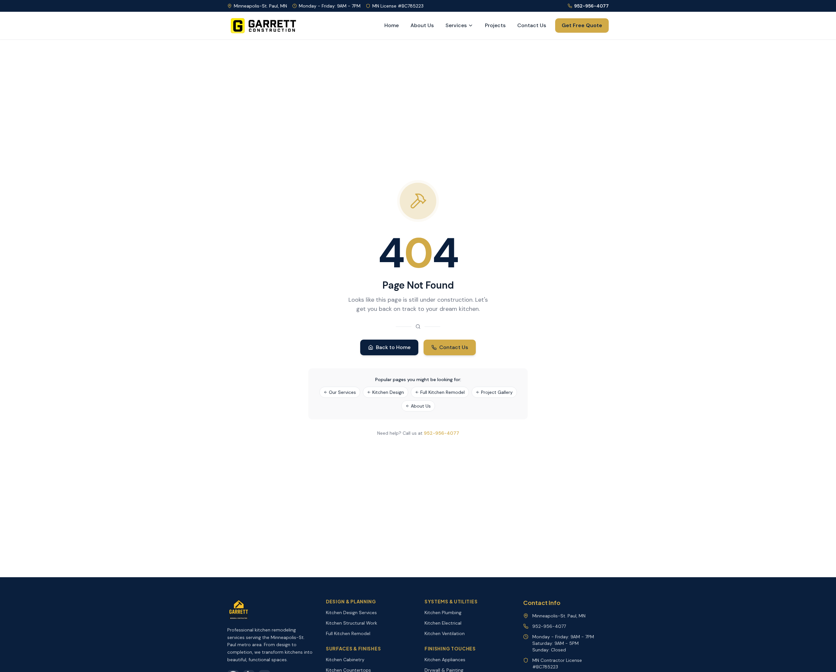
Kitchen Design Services (351, 612)
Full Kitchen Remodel (442, 392)
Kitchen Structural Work (351, 623)
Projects (495, 25)
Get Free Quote (582, 25)
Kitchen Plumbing (443, 612)
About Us (422, 25)
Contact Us (531, 25)
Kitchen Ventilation (445, 633)
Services (456, 25)
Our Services (342, 392)
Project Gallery (497, 392)
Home (391, 25)
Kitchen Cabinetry (345, 660)
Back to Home (393, 347)
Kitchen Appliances (445, 660)
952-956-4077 (591, 6)
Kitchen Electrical (443, 623)
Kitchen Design (388, 392)
